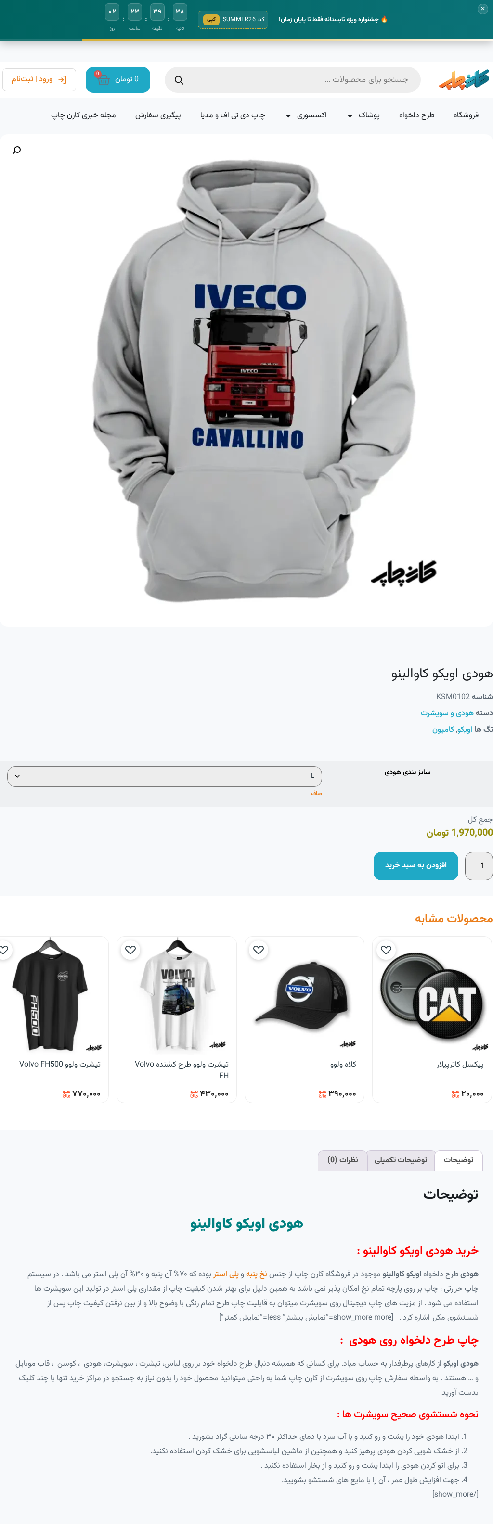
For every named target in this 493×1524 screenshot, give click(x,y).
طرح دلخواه (416, 116)
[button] (16, 150)
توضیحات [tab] (458, 1161)
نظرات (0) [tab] (342, 1161)
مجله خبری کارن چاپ (83, 116)
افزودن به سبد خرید (416, 866)
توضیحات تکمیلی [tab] (401, 1161)
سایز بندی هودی (407, 772)
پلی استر (226, 1275)
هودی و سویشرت (447, 714)
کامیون (443, 730)
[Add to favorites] (386, 950)
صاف (316, 793)
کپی (211, 19)
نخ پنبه (256, 1275)
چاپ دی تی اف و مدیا (232, 116)
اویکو (464, 730)
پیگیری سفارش (158, 116)
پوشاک (369, 116)
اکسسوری (312, 116)
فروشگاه (466, 116)
